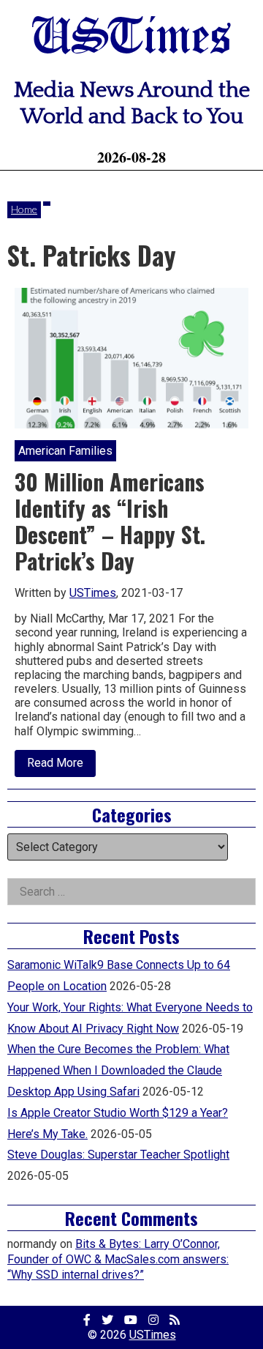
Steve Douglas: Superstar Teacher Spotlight (118, 1155)
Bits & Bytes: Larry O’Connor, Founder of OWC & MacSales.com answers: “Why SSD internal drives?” (118, 1259)
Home (24, 209)
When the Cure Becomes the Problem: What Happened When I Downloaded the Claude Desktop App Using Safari (118, 1070)
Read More (61, 766)
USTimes (131, 38)
